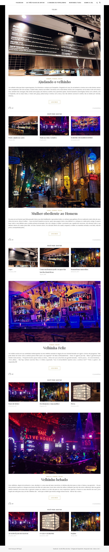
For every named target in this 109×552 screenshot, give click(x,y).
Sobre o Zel (88, 2)
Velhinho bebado (54, 479)
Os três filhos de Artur (35, 2)
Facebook (19, 2)
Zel (12, 108)
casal (49, 210)
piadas (54, 78)
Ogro (10, 269)
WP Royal (19, 549)
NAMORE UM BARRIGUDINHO (82, 138)
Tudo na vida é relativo (48, 138)
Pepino (73, 533)
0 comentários (96, 108)
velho (60, 78)
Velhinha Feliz (54, 348)
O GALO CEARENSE (47, 533)
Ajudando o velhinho (54, 81)
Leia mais (54, 102)
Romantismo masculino (79, 269)
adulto (49, 476)
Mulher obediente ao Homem (54, 213)
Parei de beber (14, 404)
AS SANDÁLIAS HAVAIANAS (18, 533)
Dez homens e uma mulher (50, 404)
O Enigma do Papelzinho (57, 2)
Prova (73, 404)
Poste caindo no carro (17, 138)
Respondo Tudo (75, 2)
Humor (48, 78)
